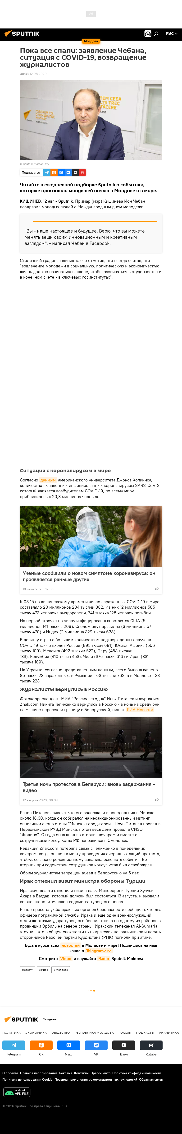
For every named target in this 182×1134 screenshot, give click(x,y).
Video (65, 958)
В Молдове (61, 969)
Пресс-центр (100, 1073)
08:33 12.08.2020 (33, 74)
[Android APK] (17, 1092)
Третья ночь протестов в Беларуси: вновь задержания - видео (89, 787)
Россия (124, 1032)
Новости (27, 969)
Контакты (81, 1073)
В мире (43, 969)
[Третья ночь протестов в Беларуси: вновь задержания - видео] (91, 747)
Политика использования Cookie (27, 1079)
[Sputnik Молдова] (23, 38)
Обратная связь (151, 1079)
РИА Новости (140, 709)
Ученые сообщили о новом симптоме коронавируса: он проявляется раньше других (89, 576)
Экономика (36, 1032)
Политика (11, 1032)
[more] (156, 588)
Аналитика (169, 1032)
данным (48, 480)
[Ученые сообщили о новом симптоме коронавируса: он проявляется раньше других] (91, 536)
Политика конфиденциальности (136, 1073)
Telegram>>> (99, 950)
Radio (103, 958)
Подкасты (145, 1032)
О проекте (10, 1073)
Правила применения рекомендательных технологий (96, 1079)
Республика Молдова (94, 1032)
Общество (60, 1032)
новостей (71, 945)
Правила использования (38, 1073)
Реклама (65, 1073)
